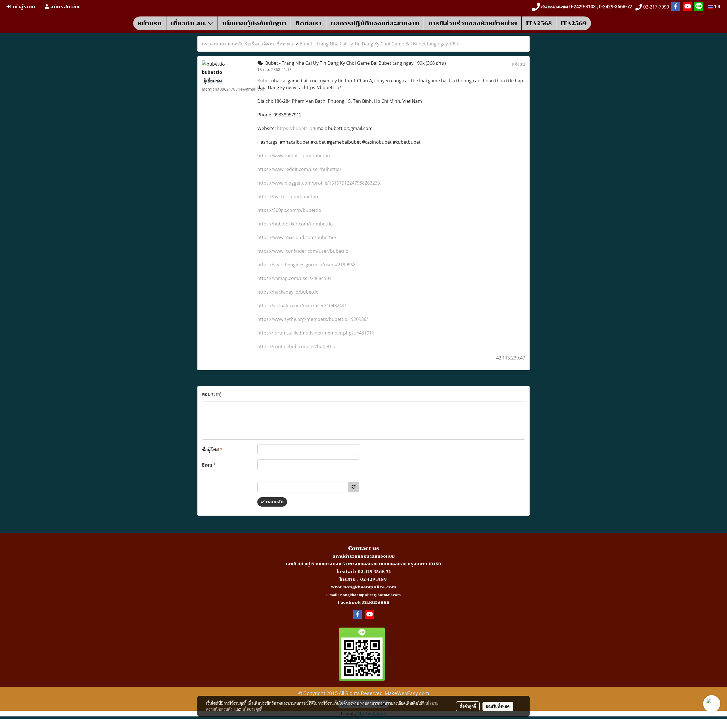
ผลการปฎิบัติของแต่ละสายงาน (375, 23)
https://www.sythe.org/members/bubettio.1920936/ (312, 319)
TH (716, 6)
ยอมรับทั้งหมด (498, 706)
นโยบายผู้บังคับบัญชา (254, 23)
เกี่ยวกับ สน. (189, 23)
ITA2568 (539, 23)
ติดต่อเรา (308, 23)
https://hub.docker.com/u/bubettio (295, 224)
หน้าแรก (149, 23)
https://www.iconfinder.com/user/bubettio (302, 251)
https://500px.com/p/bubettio (289, 210)
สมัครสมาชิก (64, 6)
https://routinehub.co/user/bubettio (296, 346)
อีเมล (209, 465)
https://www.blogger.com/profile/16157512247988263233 (318, 183)
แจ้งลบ (518, 64)
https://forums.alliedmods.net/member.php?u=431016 (315, 333)
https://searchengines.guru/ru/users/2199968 (306, 265)
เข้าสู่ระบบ (23, 6)
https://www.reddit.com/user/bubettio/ (299, 169)
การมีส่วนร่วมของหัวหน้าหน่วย (472, 23)
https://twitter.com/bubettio (287, 196)
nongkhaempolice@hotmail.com (370, 595)
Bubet (264, 81)
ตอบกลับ (274, 501)
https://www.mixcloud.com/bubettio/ (297, 237)
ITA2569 (574, 23)
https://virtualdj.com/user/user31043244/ (301, 305)
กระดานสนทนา (217, 44)
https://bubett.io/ (295, 128)
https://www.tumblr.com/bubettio (293, 155)
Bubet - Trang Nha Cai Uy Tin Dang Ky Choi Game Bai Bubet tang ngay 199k (379, 44)
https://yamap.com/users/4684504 (294, 278)
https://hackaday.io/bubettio (288, 292)
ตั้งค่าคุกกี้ (468, 706)
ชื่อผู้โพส (212, 449)
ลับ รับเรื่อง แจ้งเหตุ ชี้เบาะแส (266, 44)
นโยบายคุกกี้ (252, 709)
